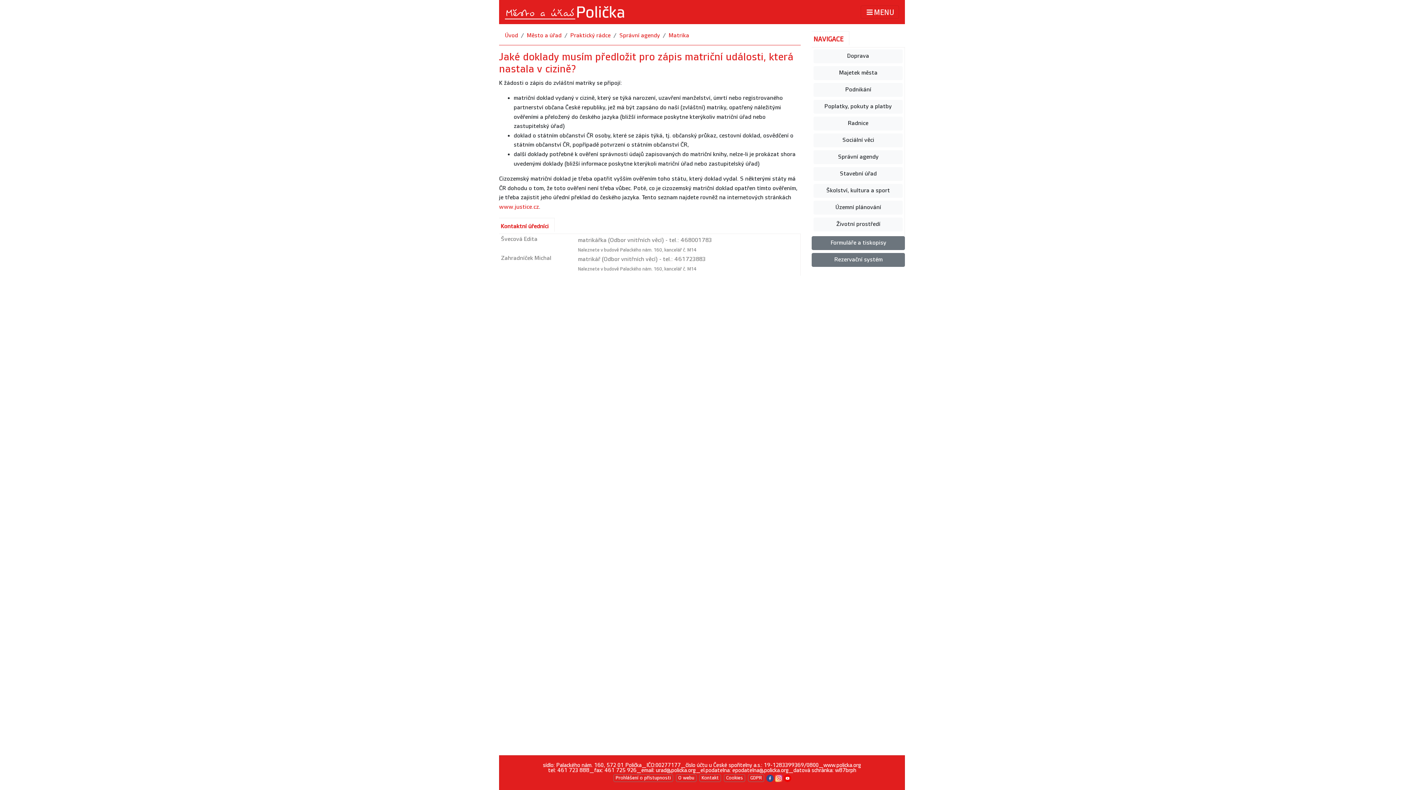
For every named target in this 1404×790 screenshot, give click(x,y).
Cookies (734, 778)
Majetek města (858, 72)
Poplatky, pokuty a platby (858, 106)
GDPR (756, 778)
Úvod (511, 35)
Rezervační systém (858, 259)
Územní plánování (858, 207)
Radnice (858, 123)
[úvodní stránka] (565, 12)
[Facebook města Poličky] (770, 778)
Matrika (679, 35)
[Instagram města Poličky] (778, 778)
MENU (884, 12)
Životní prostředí (858, 224)
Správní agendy (639, 35)
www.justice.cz (519, 207)
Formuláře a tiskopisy (858, 242)
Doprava (858, 56)
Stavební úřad (858, 173)
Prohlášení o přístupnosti (643, 778)
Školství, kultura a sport (858, 190)
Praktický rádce (590, 35)
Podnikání (858, 89)
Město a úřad (544, 35)
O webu (686, 778)
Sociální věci (858, 140)
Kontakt (710, 778)
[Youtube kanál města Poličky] (787, 778)
